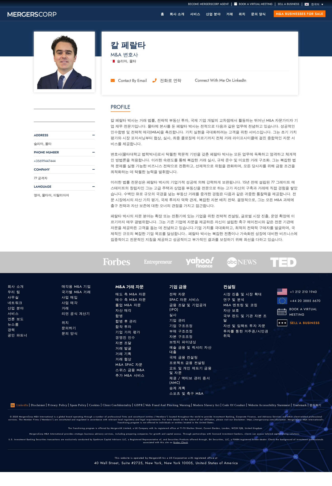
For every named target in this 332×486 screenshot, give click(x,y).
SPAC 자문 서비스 (184, 299)
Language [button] (42, 186)
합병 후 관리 (125, 321)
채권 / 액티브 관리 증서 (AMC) (189, 380)
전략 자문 (177, 294)
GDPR (138, 405)
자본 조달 (123, 343)
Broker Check (180, 442)
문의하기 (69, 328)
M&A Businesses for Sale (299, 14)
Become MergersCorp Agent (208, 4)
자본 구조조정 (181, 336)
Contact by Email (132, 80)
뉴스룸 (13, 324)
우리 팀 (14, 292)
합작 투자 (123, 326)
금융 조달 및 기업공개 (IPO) (187, 307)
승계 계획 (177, 388)
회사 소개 (177, 14)
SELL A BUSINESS (288, 4)
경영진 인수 (125, 337)
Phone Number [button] (46, 152)
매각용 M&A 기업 (76, 286)
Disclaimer (38, 405)
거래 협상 (123, 359)
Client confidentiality (117, 405)
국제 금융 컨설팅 (183, 357)
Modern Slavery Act (206, 405)
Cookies (94, 405)
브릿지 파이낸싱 (182, 342)
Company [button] (42, 169)
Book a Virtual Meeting (255, 4)
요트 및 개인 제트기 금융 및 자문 (190, 370)
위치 (242, 14)
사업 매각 (70, 303)
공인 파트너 (17, 335)
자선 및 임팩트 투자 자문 (244, 326)
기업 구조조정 (181, 326)
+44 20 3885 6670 (305, 301)
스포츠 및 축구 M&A (186, 393)
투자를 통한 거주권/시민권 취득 (246, 333)
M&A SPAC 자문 (129, 364)
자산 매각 (123, 310)
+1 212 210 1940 (303, 291)
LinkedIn (22, 405)
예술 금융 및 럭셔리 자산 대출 (190, 349)
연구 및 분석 (233, 299)
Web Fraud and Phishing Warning (167, 405)
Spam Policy (78, 405)
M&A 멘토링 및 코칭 (240, 305)
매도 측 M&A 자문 (130, 294)
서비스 (195, 14)
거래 (229, 14)
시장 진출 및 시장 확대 (242, 294)
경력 (11, 330)
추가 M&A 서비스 (130, 375)
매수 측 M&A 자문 (130, 299)
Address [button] (41, 135)
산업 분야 (213, 14)
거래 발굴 (123, 348)
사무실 (13, 297)
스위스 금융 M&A (130, 370)
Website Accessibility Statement (269, 405)
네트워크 (15, 303)
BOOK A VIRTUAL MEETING (303, 312)
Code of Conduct (233, 405)
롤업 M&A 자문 (128, 305)
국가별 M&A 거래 (76, 292)
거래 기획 (123, 354)
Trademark (300, 405)
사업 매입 (70, 297)
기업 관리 (177, 320)
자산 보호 (231, 310)
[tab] (64, 135)
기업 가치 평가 (127, 332)
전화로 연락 (170, 80)
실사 (173, 315)
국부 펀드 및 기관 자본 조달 (245, 318)
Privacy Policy (57, 405)
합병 (119, 316)
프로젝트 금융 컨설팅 (187, 363)
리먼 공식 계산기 (76, 313)
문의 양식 (258, 14)
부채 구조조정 (181, 331)
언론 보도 (16, 319)
